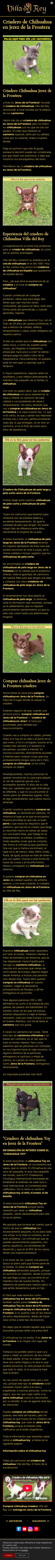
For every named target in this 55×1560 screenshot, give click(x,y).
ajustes (24, 1550)
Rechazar (22, 1555)
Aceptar (9, 1555)
